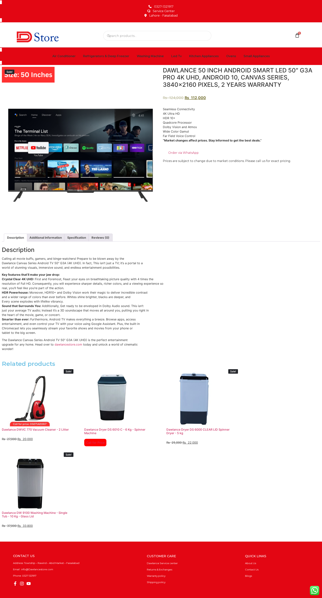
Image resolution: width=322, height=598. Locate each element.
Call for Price (95, 442)
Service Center (164, 11)
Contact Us (251, 569)
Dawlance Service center (162, 563)
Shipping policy (156, 582)
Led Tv (176, 56)
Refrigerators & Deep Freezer (106, 56)
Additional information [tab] (45, 237)
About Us (250, 563)
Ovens (231, 56)
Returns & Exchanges (159, 569)
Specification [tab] (76, 237)
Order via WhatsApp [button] (183, 153)
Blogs (248, 575)
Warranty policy (156, 575)
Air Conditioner (64, 56)
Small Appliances (257, 56)
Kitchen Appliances (204, 56)
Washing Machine (150, 56)
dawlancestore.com (69, 344)
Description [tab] (15, 237)
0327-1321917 (163, 6)
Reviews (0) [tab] (100, 237)
